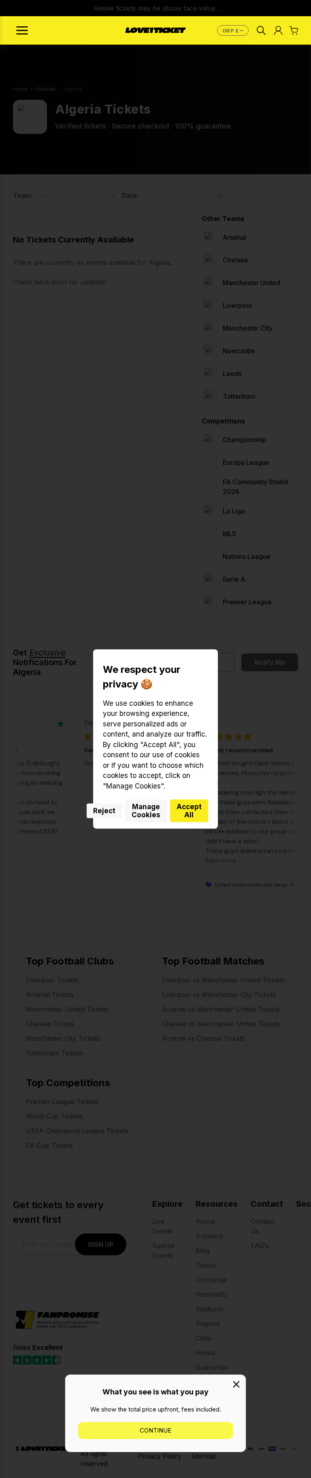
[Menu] (22, 30)
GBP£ (234, 30)
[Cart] (293, 30)
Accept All (189, 811)
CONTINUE (155, 1430)
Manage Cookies (146, 811)
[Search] (261, 30)
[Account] (278, 30)
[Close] (236, 1384)
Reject (104, 811)
